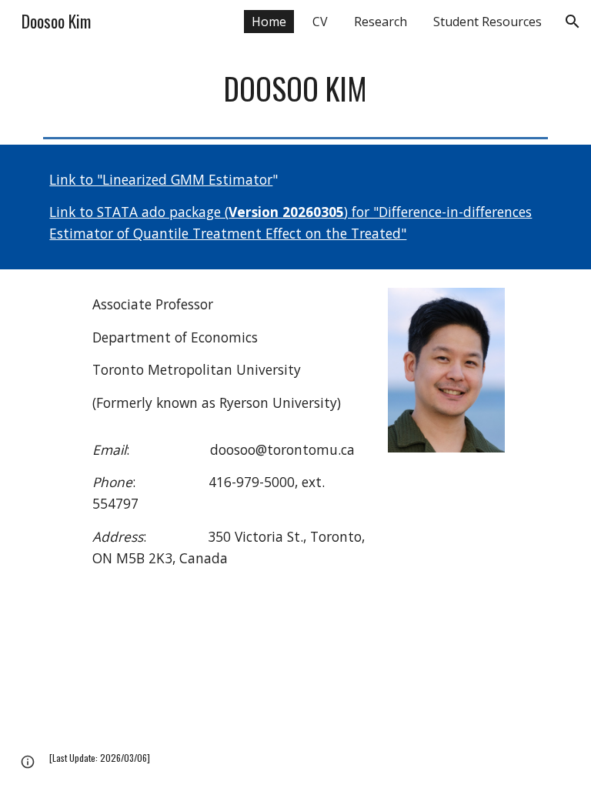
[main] (295, 88)
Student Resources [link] (487, 21)
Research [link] (380, 21)
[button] (572, 21)
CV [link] (320, 21)
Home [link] (269, 21)
